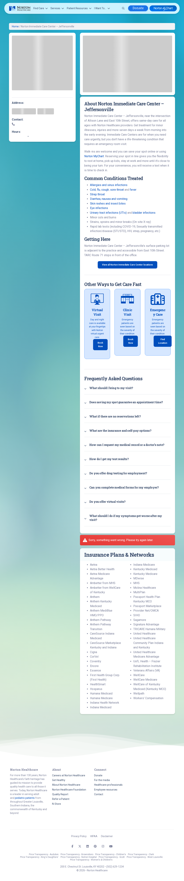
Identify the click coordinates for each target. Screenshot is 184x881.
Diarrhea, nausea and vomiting (108, 199)
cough (105, 189)
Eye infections (99, 208)
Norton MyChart (94, 156)
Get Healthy (58, 780)
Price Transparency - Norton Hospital (79, 857)
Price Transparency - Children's (110, 854)
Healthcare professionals (108, 784)
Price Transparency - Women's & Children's (91, 860)
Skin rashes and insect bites (108, 203)
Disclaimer (107, 836)
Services (55, 8)
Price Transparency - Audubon (44, 854)
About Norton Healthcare (66, 784)
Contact (98, 794)
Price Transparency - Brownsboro (77, 854)
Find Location (162, 341)
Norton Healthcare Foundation (69, 789)
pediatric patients (25, 797)
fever (133, 189)
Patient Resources (77, 8)
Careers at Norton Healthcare (68, 775)
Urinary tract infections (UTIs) (108, 212)
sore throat (117, 189)
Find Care (38, 8)
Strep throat (97, 194)
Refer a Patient (60, 799)
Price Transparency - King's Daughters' (39, 857)
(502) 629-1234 (115, 866)
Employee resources (105, 789)
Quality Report (60, 794)
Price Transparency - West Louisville (145, 857)
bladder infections (144, 212)
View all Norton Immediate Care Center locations (127, 265)
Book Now (100, 345)
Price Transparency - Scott (112, 857)
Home (15, 26)
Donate (138, 8)
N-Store (56, 803)
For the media (102, 780)
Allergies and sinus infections (108, 185)
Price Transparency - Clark (141, 854)
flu (98, 189)
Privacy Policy (79, 836)
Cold (93, 189)
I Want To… (100, 8)
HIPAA (93, 836)
